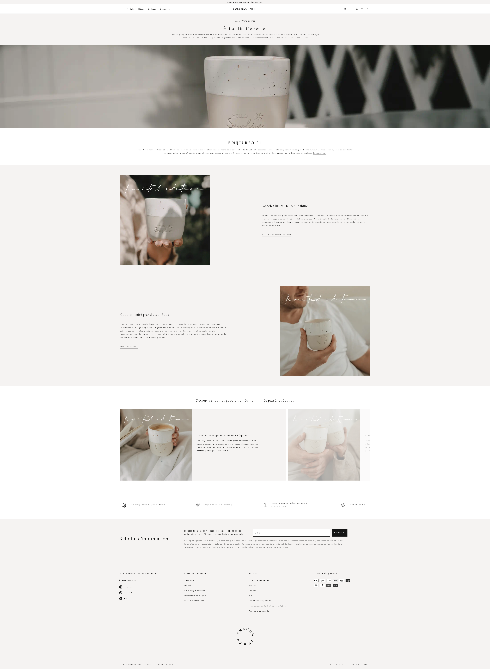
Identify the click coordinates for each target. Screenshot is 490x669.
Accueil (237, 21)
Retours (252, 585)
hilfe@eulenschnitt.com (130, 580)
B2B (250, 596)
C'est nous (189, 580)
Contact (252, 591)
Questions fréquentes (259, 580)
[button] (345, 9)
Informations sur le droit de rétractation (267, 606)
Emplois (187, 585)
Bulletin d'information (194, 601)
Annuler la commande (259, 611)
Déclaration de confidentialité (348, 665)
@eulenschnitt (319, 153)
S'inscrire (339, 533)
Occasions (165, 9)
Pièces (141, 9)
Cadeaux (152, 9)
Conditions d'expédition (260, 601)
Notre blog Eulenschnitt (195, 591)
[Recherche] (345, 9)
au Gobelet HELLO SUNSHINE (276, 235)
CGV (366, 665)
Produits (130, 9)
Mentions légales (326, 665)
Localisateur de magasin (195, 596)
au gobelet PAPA (129, 347)
